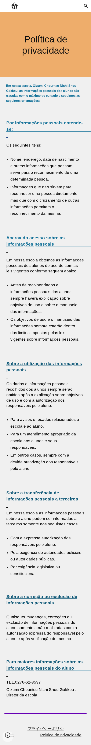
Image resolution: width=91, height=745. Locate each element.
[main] (45, 44)
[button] (5, 6)
